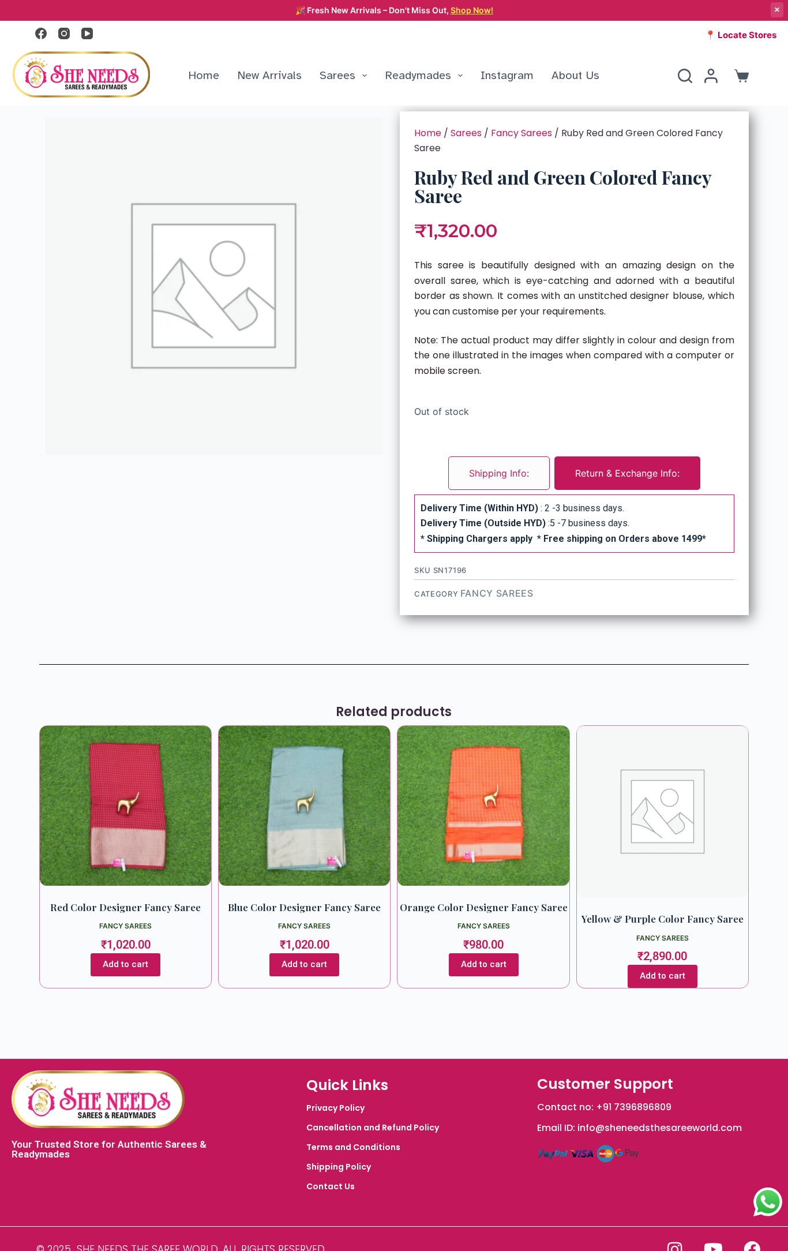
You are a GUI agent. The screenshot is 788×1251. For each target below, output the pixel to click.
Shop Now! (472, 10)
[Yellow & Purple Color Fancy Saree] (662, 811)
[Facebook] (41, 33)
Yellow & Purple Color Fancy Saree (662, 918)
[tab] (499, 473)
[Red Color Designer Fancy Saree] (125, 806)
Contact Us (330, 1186)
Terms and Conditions (353, 1147)
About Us (575, 75)
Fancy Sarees (521, 133)
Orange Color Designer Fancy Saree (484, 907)
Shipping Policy (338, 1167)
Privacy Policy (335, 1108)
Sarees (337, 75)
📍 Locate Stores (740, 34)
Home (203, 75)
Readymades (418, 75)
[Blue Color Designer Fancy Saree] (304, 806)
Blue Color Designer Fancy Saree (304, 907)
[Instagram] (64, 33)
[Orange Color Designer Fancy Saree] (483, 806)
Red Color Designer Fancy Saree (125, 907)
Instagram (507, 75)
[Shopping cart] (739, 76)
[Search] (685, 76)
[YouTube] (87, 33)
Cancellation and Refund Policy (372, 1127)
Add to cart (125, 964)
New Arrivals (269, 75)
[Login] (711, 76)
